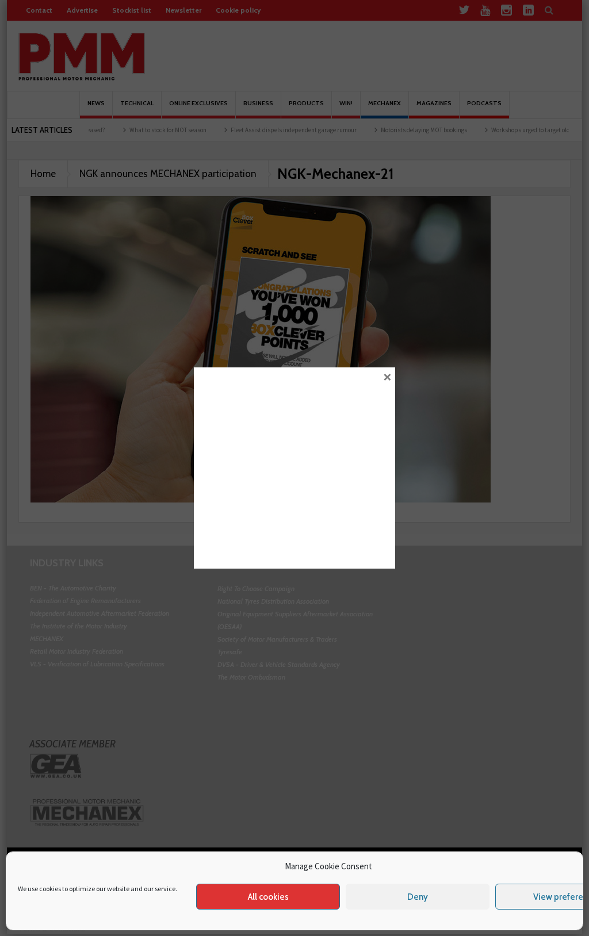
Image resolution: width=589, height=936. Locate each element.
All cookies (268, 897)
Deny (417, 897)
